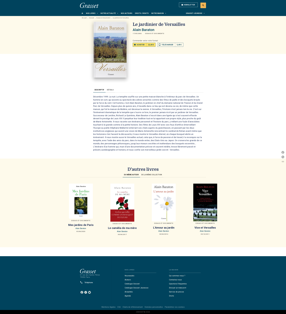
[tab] (82, 13)
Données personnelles (154, 307)
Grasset (91, 18)
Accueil (84, 18)
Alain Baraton (143, 30)
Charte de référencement (133, 307)
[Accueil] (89, 5)
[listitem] (82, 292)
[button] (188, 5)
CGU (119, 307)
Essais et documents (103, 18)
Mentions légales (108, 307)
